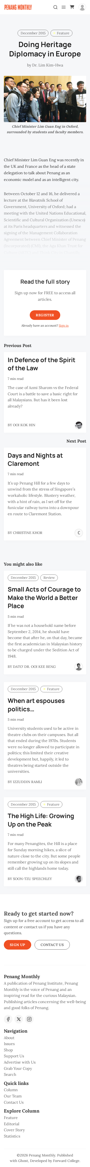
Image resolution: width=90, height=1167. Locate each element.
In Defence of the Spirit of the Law (41, 364)
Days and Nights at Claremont (35, 459)
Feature (63, 33)
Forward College (66, 1161)
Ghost (23, 1161)
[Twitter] (18, 1019)
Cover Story (14, 1129)
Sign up (17, 945)
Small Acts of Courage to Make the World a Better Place (44, 597)
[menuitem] (45, 1038)
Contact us (52, 945)
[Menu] (63, 7)
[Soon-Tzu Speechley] (78, 878)
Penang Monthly (42, 1155)
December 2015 (33, 33)
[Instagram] (29, 1019)
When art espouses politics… (36, 704)
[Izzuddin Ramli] (78, 782)
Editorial (11, 1123)
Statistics (12, 1136)
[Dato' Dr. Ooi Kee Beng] (78, 666)
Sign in (64, 325)
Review (49, 577)
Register (45, 315)
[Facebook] (8, 1019)
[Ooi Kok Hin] (78, 425)
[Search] (55, 7)
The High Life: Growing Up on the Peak (41, 820)
